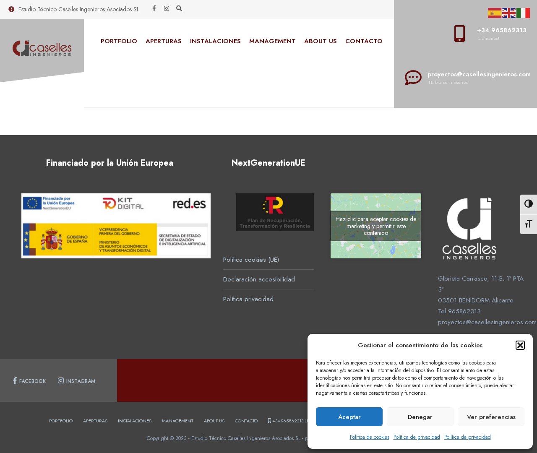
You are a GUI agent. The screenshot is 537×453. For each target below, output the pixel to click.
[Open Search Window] (179, 9)
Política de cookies (369, 437)
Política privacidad (248, 299)
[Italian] (523, 12)
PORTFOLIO (119, 41)
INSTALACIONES (215, 41)
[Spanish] (495, 12)
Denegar (420, 417)
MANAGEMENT (272, 41)
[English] (509, 12)
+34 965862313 (300, 420)
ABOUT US (320, 41)
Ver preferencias (491, 417)
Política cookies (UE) (251, 259)
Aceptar (349, 417)
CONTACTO (364, 41)
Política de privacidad (417, 437)
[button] (520, 345)
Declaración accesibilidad (259, 279)
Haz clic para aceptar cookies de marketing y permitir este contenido (376, 226)
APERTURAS (164, 41)
